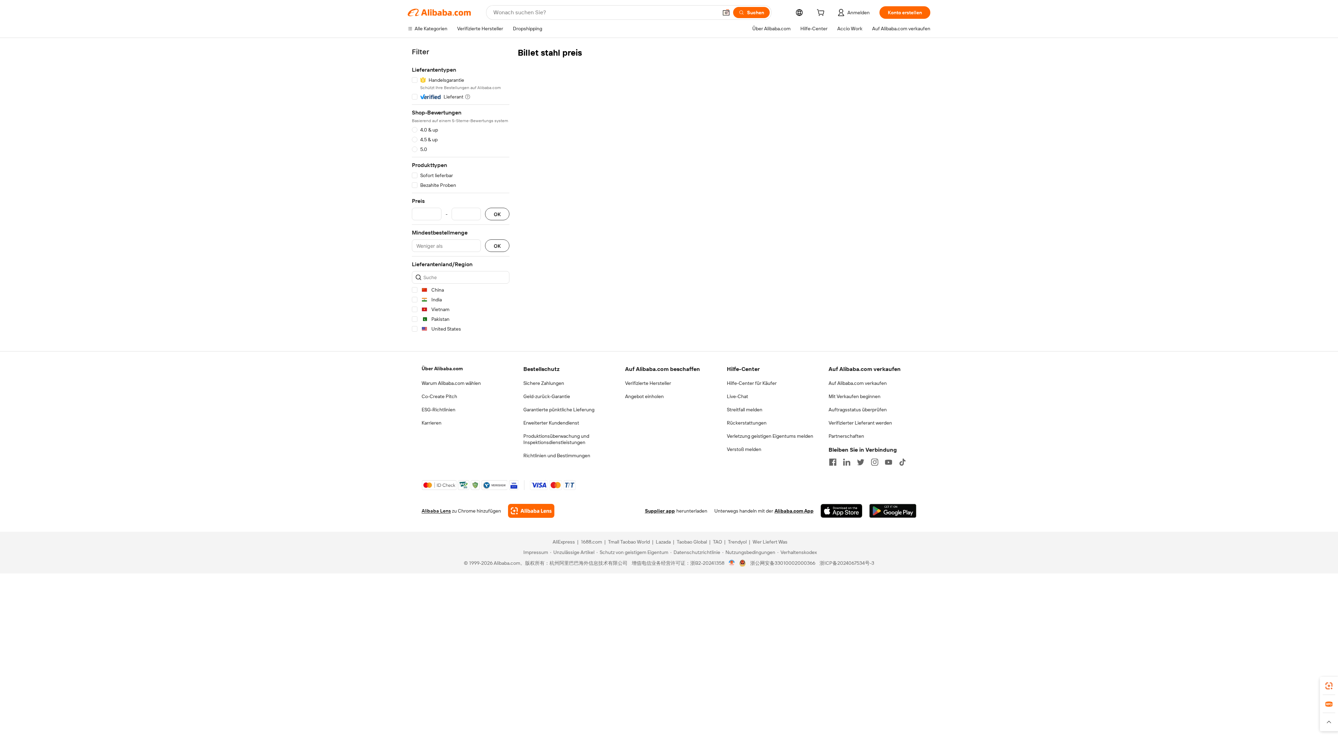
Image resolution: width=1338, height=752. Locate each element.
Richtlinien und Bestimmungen (556, 455)
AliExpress (564, 542)
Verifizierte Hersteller (648, 383)
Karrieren (431, 423)
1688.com (591, 542)
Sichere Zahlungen (543, 383)
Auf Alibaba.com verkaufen (858, 383)
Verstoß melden (744, 449)
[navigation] (460, 192)
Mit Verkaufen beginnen (855, 396)
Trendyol (737, 542)
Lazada (663, 542)
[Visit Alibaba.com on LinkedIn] (847, 462)
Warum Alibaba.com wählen (451, 383)
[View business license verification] (732, 563)
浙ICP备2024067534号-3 (847, 563)
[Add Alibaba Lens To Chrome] (531, 511)
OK (497, 214)
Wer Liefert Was (770, 542)
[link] (1329, 686)
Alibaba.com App (794, 511)
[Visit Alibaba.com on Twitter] (860, 462)
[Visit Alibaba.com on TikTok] (902, 462)
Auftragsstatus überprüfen (858, 409)
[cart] (822, 13)
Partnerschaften (846, 436)
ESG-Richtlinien (438, 409)
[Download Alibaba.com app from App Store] (841, 511)
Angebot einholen (644, 396)
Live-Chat (737, 396)
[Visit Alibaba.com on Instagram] (874, 462)
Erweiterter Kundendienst (551, 423)
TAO (717, 542)
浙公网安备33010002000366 (782, 563)
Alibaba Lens (436, 511)
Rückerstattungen (747, 423)
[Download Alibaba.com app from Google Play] (892, 511)
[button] (726, 12)
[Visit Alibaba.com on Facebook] (833, 462)
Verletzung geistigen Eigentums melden (770, 436)
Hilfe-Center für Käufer (752, 383)
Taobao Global (692, 542)
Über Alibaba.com (442, 368)
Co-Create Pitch (439, 396)
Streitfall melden (744, 409)
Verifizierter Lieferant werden (860, 423)
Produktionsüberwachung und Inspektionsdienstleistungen (556, 439)
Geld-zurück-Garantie (546, 396)
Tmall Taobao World (629, 542)
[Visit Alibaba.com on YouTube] (888, 462)
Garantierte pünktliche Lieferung (558, 409)
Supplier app (660, 511)
